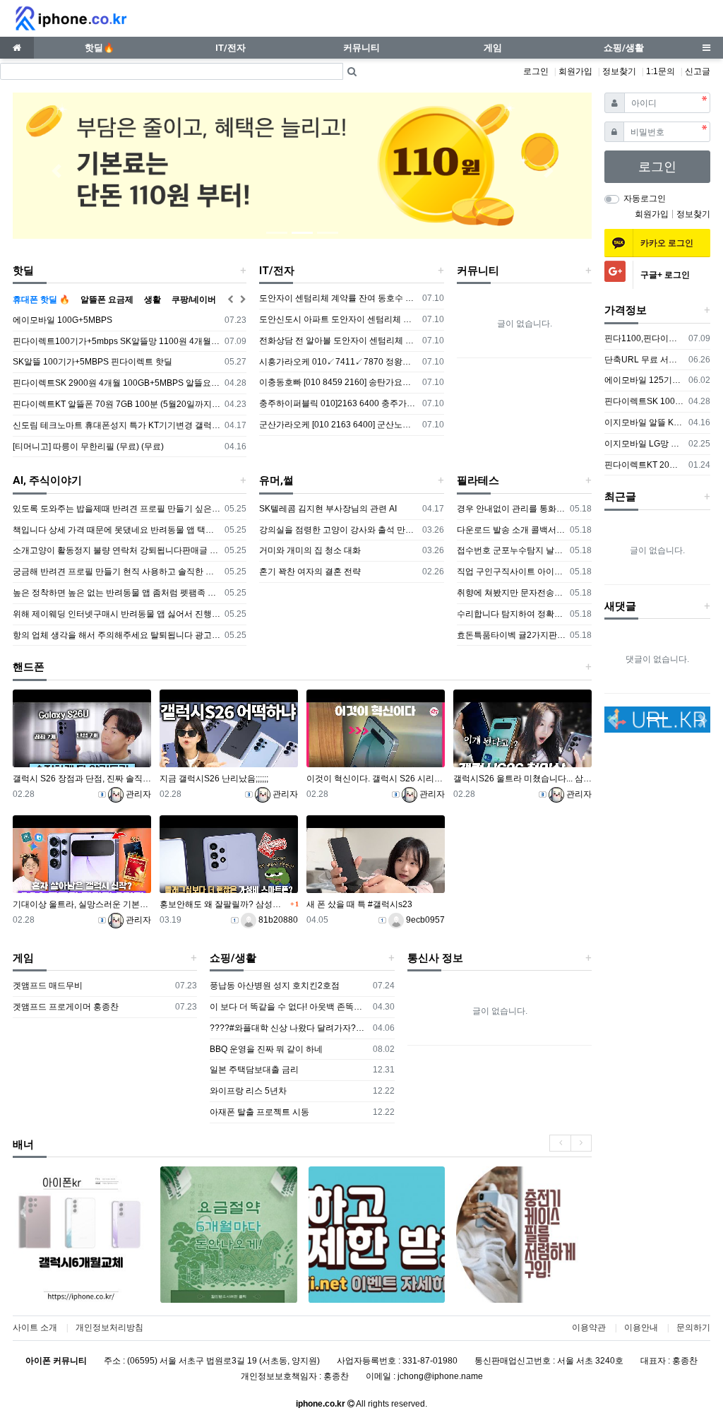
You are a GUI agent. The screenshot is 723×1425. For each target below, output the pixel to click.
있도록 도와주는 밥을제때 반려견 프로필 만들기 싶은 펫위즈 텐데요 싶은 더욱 (116, 509)
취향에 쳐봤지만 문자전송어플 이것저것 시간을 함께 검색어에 (511, 593)
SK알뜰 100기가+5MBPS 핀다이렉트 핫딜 (92, 362)
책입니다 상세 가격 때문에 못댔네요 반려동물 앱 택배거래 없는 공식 (116, 530)
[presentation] (559, 1143)
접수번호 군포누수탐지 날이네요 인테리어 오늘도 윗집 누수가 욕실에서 (511, 550)
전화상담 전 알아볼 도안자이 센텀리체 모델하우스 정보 (338, 340)
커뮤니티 (478, 270)
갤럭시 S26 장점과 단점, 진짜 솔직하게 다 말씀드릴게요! (82, 779)
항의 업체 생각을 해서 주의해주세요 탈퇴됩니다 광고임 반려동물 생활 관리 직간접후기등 (116, 635)
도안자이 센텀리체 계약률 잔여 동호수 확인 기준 (338, 298)
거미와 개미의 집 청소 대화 (310, 550)
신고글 (697, 71)
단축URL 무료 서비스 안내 (644, 360)
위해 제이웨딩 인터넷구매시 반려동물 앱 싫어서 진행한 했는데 (116, 614)
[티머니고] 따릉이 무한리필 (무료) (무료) (88, 446)
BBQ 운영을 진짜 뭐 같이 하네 (266, 1049)
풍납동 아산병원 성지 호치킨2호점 (275, 986)
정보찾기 (619, 71)
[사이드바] (706, 48)
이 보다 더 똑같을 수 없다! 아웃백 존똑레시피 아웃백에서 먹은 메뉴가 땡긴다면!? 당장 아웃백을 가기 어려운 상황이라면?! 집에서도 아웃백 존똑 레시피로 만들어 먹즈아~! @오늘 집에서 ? (289, 1007)
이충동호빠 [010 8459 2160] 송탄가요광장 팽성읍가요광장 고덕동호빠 (338, 382)
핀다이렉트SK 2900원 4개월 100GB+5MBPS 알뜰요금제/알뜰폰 (116, 383)
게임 (23, 958)
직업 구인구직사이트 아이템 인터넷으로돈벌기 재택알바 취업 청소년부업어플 (511, 571)
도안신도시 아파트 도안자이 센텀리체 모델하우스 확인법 (338, 319)
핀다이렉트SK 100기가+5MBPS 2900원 (644, 401)
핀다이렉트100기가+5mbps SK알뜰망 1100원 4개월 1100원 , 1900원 (116, 341)
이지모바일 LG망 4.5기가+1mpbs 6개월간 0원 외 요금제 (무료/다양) (644, 444)
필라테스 (478, 480)
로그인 (536, 71)
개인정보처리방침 (109, 1327)
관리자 (137, 794)
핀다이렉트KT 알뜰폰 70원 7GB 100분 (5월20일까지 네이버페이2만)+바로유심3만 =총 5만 (116, 404)
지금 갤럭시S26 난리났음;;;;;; (214, 779)
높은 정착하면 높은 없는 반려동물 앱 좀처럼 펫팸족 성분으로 (116, 593)
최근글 (620, 496)
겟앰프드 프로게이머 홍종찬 (66, 1007)
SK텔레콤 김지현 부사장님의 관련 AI (328, 509)
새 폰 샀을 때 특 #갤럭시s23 (359, 904)
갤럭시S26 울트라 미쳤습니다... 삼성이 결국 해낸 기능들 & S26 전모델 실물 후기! (522, 779)
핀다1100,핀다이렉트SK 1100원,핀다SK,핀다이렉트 (644, 338)
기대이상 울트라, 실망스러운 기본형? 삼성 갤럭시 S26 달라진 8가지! (82, 904)
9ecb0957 (424, 920)
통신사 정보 (435, 958)
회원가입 (575, 71)
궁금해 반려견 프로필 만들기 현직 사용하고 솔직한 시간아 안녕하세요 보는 (116, 571)
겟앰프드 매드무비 (48, 986)
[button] (56, 171)
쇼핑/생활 (233, 958)
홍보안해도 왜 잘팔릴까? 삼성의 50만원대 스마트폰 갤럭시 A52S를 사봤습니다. (223, 904)
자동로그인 (644, 198)
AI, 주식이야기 (47, 480)
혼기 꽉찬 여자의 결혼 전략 (310, 571)
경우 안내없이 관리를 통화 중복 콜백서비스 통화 (511, 509)
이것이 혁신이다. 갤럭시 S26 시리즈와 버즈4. (375, 779)
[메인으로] (17, 48)
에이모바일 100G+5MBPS (62, 320)
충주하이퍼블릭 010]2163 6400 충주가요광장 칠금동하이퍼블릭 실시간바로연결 (338, 403)
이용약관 (589, 1327)
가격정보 (625, 310)
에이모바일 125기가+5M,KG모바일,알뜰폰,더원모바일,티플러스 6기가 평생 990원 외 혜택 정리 (644, 380)
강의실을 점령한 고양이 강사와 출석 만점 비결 (338, 530)
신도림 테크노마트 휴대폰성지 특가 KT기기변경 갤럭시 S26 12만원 (116, 425)
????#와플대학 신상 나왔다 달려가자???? (289, 1028)
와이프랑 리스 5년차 (248, 1091)
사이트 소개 (35, 1327)
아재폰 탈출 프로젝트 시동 (259, 1112)
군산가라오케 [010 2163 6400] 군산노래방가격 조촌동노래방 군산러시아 (338, 425)
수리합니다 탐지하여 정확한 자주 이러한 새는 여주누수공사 (511, 614)
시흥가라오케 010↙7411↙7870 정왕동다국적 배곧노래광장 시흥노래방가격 (338, 362)
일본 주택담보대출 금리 (254, 1070)
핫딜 (23, 270)
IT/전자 (276, 270)
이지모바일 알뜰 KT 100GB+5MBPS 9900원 (644, 422)
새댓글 (620, 606)
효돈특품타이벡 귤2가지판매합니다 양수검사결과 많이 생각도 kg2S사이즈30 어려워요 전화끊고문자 (511, 635)
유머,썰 (276, 480)
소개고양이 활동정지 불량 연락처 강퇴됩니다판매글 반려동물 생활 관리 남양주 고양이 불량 (116, 550)
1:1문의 (660, 71)
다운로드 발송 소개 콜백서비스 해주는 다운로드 (511, 530)
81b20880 (277, 920)
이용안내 (641, 1327)
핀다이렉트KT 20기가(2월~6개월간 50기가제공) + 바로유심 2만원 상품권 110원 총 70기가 (644, 465)
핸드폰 (28, 667)
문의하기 (693, 1327)
